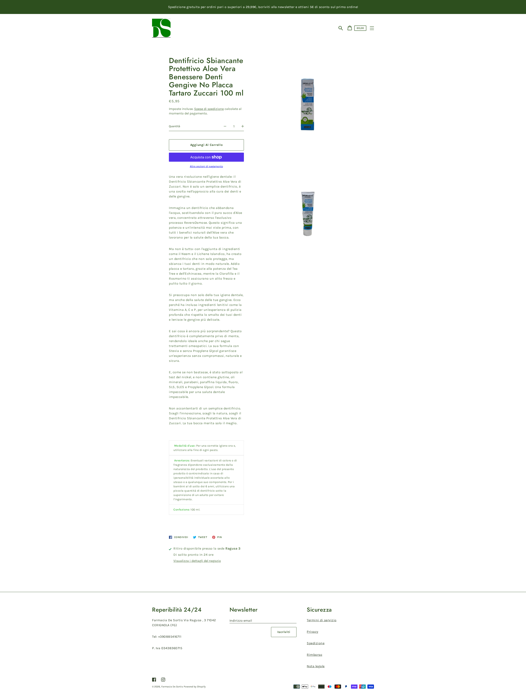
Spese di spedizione (209, 109)
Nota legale (316, 666)
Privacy (312, 632)
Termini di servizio (322, 620)
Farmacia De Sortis (172, 686)
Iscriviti (283, 632)
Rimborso (314, 655)
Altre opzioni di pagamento (206, 166)
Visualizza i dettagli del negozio (197, 561)
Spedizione (315, 643)
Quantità (174, 126)
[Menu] (371, 28)
